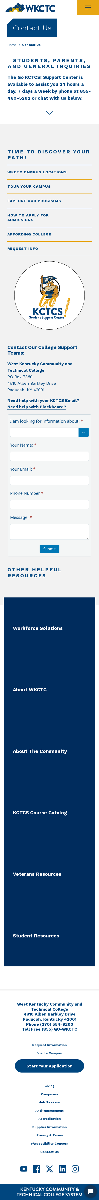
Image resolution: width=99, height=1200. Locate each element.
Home (12, 45)
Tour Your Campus (29, 186)
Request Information (49, 1045)
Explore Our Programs (34, 201)
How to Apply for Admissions (28, 217)
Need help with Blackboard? (36, 406)
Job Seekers (49, 1102)
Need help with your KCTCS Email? (43, 400)
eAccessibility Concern (49, 1143)
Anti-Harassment (49, 1110)
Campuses (49, 1094)
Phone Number (26, 493)
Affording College (29, 234)
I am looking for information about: (46, 421)
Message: (21, 517)
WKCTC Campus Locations (37, 172)
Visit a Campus (49, 1053)
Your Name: (23, 445)
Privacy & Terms (49, 1135)
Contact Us (49, 1152)
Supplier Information (49, 1127)
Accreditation (49, 1119)
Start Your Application (49, 1065)
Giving (49, 1086)
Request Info (22, 248)
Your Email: (22, 469)
